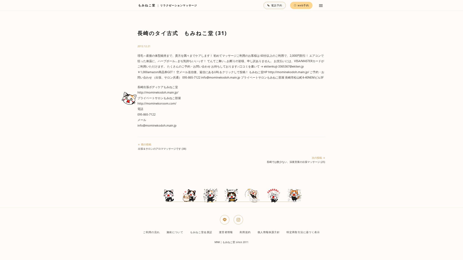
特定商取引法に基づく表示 (303, 232)
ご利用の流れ (151, 232)
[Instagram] (238, 219)
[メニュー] (321, 5)
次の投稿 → (296, 160)
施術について (175, 232)
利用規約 (245, 232)
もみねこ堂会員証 (201, 232)
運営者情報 (226, 232)
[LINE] (224, 219)
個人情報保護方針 (269, 232)
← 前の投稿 (162, 146)
